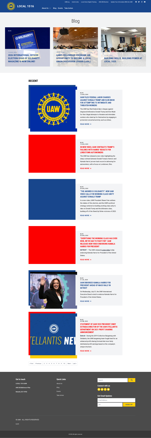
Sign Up (129, 405)
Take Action (68, 8)
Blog (54, 8)
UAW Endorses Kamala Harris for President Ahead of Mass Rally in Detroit (95, 285)
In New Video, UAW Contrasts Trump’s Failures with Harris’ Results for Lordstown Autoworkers (97, 150)
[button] (131, 380)
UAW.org (67, 2)
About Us (45, 8)
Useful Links (75, 2)
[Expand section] (50, 8)
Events (60, 8)
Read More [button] (85, 124)
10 (64, 363)
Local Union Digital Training (88, 2)
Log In (17, 424)
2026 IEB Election (103, 2)
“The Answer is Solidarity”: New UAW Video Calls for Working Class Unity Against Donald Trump (97, 194)
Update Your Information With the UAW (121, 2)
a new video (106, 250)
